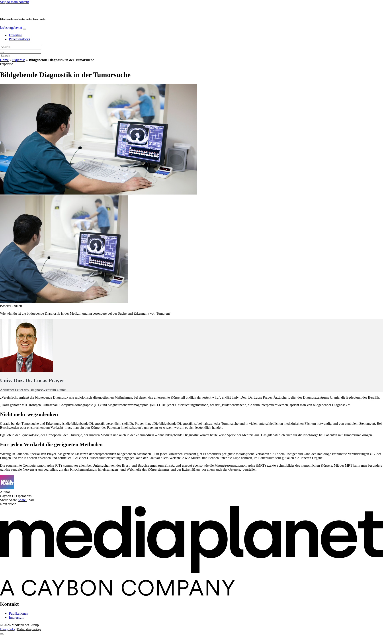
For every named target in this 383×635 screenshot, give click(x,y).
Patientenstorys (19, 39)
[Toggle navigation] (24, 28)
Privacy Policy (7, 629)
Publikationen (18, 613)
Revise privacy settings (29, 629)
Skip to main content (14, 2)
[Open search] (2, 52)
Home (4, 60)
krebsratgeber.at (11, 27)
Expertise (15, 35)
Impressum (16, 617)
